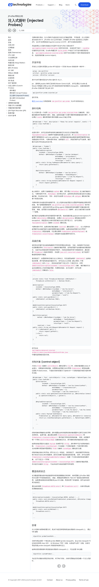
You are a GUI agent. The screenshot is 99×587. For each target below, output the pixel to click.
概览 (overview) (37, 101)
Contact (50, 580)
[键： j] (9, 30)
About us (59, 580)
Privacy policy (71, 580)
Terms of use (83, 580)
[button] (75, 4)
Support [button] (51, 5)
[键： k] (14, 30)
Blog (60, 5)
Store (68, 5)
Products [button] (39, 5)
